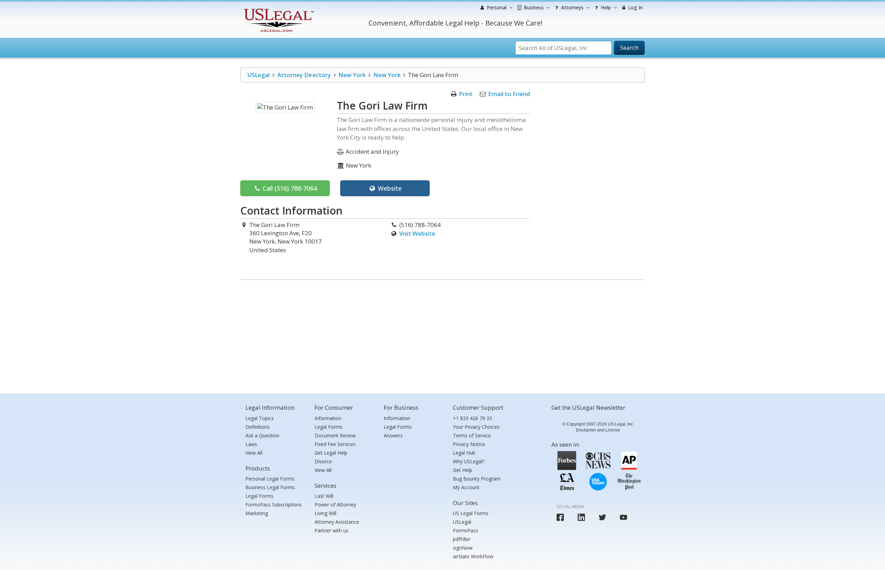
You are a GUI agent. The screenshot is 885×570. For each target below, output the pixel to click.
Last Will (324, 496)
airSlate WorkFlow (473, 556)
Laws (251, 444)
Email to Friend (509, 94)
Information (328, 418)
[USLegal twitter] (602, 517)
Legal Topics (259, 418)
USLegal (258, 75)
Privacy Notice (469, 444)
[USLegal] (277, 9)
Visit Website (417, 233)
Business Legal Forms (270, 487)
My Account (466, 487)
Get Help (462, 470)
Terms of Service (472, 435)
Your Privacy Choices (476, 427)
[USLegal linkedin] (581, 517)
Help (605, 7)
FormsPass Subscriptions (273, 504)
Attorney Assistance (337, 522)
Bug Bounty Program (477, 478)
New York (352, 75)
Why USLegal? (468, 461)
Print (466, 94)
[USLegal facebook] (560, 517)
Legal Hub (464, 452)
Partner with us (331, 530)
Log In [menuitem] (635, 7)
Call (289, 188)
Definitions (257, 427)
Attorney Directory (304, 75)
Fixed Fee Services (335, 444)
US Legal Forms (470, 513)
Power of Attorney (335, 504)
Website (389, 188)
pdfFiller (462, 539)
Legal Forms (259, 496)
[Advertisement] (442, 335)
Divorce (323, 461)
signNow (463, 547)
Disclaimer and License (598, 430)
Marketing (256, 513)
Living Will (325, 513)
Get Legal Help (331, 452)
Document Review (335, 435)
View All (253, 452)
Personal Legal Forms (270, 478)
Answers (393, 435)
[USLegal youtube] (623, 517)
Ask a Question (262, 435)
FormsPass (465, 530)
